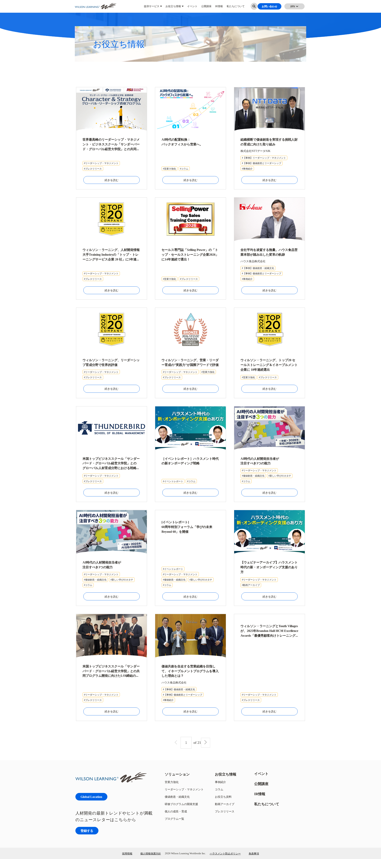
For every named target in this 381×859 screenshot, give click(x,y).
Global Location (91, 796)
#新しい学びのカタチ (279, 476)
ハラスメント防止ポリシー (225, 853)
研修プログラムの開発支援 (181, 804)
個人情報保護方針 (150, 853)
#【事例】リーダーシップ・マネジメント (264, 158)
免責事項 (254, 853)
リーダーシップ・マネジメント (184, 789)
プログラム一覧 (174, 818)
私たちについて (236, 8)
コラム (219, 789)
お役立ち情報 (173, 8)
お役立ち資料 (223, 796)
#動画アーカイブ (251, 585)
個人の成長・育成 (176, 811)
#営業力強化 (169, 169)
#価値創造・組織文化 (253, 476)
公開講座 (206, 8)
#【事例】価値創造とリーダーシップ (261, 163)
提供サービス (151, 8)
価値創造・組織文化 (177, 796)
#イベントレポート (173, 481)
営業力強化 (172, 782)
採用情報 (127, 853)
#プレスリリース (93, 169)
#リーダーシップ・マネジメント (101, 163)
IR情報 (219, 8)
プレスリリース (224, 811)
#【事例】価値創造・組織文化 (258, 268)
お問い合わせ (269, 8)
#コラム (184, 169)
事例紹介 (220, 782)
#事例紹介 (247, 169)
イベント (192, 8)
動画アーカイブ (224, 804)
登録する (87, 830)
